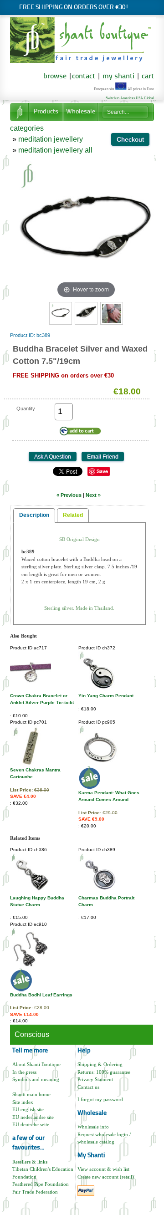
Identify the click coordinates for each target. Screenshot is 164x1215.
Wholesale (80, 111)
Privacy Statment (95, 1079)
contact (83, 76)
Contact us (88, 1087)
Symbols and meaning (35, 1079)
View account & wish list (103, 1169)
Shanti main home (31, 1094)
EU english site (28, 1109)
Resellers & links (29, 1161)
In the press (24, 1072)
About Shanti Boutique (36, 1064)
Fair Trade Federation (35, 1192)
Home (19, 112)
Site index (22, 1102)
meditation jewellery (50, 139)
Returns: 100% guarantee (103, 1072)
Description (34, 515)
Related (73, 515)
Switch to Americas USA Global (130, 98)
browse (55, 76)
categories (27, 128)
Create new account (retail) (105, 1176)
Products (46, 111)
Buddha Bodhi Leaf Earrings (41, 994)
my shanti (117, 76)
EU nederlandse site (33, 1117)
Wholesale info (93, 1126)
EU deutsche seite (30, 1124)
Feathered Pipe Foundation (40, 1184)
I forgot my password (100, 1099)
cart (148, 76)
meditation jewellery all (55, 150)
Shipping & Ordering (100, 1064)
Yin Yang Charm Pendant (105, 695)
